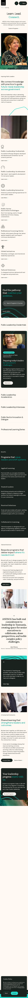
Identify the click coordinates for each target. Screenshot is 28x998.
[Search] (5, 303)
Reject (6, 993)
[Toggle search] (16, 3)
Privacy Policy (21, 987)
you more (10, 983)
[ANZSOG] (3, 3)
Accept (14, 993)
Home (2, 7)
